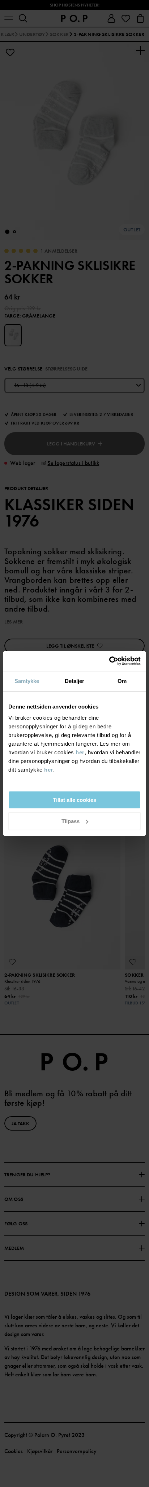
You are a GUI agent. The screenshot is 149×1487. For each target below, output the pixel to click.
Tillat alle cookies (74, 800)
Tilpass (70, 821)
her (80, 752)
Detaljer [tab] (75, 681)
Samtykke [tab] (26, 681)
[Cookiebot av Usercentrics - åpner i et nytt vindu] (109, 661)
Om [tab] (122, 681)
